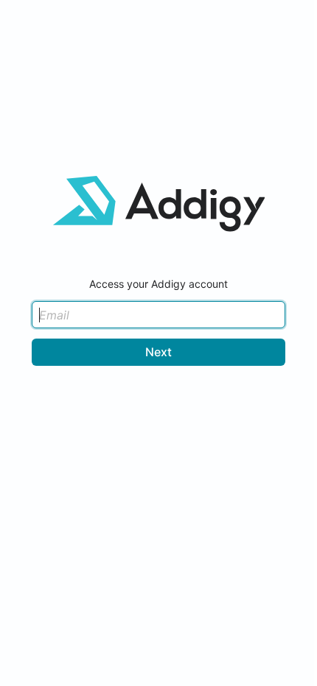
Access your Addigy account (158, 283)
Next (158, 351)
